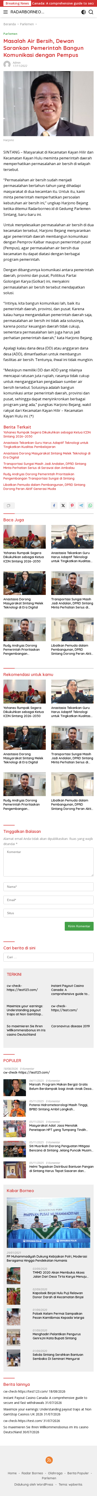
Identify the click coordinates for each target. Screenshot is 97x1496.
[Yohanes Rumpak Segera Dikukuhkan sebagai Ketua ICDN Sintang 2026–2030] (24, 537)
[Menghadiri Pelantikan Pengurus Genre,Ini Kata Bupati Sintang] (13, 1337)
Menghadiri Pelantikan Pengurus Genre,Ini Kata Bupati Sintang (57, 1336)
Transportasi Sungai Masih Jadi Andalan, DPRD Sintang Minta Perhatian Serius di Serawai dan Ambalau (44, 466)
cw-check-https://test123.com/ (22, 988)
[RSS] (49, 1460)
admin (17, 63)
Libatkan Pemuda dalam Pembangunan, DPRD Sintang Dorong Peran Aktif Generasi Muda (44, 487)
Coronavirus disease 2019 (70, 1026)
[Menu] (6, 12)
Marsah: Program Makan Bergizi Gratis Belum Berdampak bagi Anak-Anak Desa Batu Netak (60, 1086)
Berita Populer (78, 1473)
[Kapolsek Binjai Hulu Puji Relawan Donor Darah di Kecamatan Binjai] (13, 1296)
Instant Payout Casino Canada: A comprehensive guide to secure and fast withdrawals (69, 990)
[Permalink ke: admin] (7, 64)
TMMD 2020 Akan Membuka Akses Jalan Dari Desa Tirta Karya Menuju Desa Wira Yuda (60, 1274)
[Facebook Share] (54, 505)
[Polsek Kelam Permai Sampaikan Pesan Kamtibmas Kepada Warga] (13, 1316)
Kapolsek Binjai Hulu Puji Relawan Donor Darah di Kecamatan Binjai (58, 1295)
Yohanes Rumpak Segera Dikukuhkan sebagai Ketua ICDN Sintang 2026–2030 (47, 434)
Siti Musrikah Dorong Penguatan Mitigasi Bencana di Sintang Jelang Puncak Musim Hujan (60, 1148)
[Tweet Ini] (63, 505)
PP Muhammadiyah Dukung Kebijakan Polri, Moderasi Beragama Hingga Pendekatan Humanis (47, 1258)
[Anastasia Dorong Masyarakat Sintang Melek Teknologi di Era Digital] (24, 583)
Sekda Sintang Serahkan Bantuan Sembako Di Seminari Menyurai (58, 1357)
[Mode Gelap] (83, 12)
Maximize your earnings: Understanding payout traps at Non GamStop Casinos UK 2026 (25, 1010)
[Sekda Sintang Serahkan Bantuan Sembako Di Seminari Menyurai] (13, 1357)
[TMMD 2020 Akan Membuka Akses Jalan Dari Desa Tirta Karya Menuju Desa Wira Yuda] (13, 1275)
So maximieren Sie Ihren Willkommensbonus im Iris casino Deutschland (26, 1030)
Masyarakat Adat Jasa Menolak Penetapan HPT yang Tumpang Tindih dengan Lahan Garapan (57, 1127)
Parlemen (10, 34)
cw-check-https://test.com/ (64, 1008)
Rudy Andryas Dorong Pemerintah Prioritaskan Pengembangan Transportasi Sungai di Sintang (38, 476)
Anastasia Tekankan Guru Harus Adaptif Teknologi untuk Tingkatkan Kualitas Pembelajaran (45, 445)
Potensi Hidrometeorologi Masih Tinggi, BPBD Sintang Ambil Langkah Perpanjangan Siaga (58, 1107)
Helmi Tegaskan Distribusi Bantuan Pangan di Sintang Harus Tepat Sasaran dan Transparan (61, 1169)
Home (12, 1473)
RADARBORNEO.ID (27, 12)
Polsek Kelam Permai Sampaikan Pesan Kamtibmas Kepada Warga (58, 1316)
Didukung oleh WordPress (33, 1484)
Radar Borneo (32, 1473)
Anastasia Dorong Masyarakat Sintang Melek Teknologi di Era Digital (46, 455)
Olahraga (55, 1473)
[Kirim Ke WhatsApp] (90, 505)
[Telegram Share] (81, 505)
